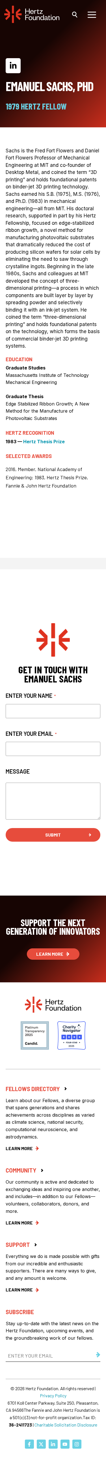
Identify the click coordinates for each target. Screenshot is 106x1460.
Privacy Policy (53, 1395)
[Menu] (92, 14)
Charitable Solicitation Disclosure (65, 1424)
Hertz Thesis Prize (44, 441)
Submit (53, 834)
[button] (74, 14)
